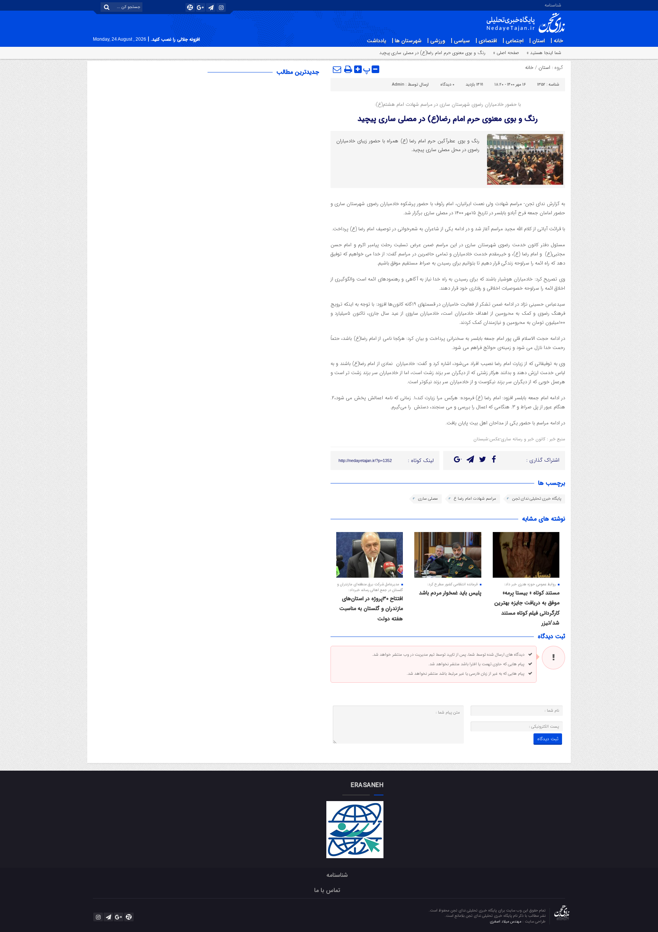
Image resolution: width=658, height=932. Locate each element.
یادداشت (376, 41)
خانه (529, 68)
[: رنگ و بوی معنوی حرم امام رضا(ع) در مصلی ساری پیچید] (337, 69)
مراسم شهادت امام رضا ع (475, 498)
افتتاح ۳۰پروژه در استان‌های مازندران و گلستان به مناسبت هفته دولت (371, 608)
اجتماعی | (513, 41)
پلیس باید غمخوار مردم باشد (450, 593)
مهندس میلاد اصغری (506, 921)
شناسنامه (553, 5)
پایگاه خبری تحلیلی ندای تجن (536, 498)
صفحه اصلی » (506, 52)
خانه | (557, 41)
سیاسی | (460, 41)
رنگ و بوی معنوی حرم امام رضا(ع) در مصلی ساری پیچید (448, 119)
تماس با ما (327, 890)
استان (544, 68)
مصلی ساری (428, 498)
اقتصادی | (486, 41)
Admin (398, 84)
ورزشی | (436, 41)
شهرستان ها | (407, 41)
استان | (537, 41)
